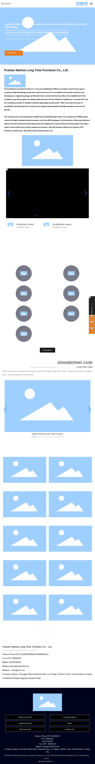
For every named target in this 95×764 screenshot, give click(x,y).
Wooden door (24, 324)
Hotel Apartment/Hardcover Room (71, 283)
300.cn (76, 755)
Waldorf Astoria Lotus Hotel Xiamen (47, 434)
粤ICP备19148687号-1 (46, 761)
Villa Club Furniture (23, 303)
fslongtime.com (18, 670)
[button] (36, 215)
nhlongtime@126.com (19, 666)
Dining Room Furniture (71, 303)
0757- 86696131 (47, 739)
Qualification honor (60, 227)
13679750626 (15, 662)
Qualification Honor (62, 224)
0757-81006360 (23, 654)
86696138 (34, 654)
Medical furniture (23, 344)
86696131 (44, 654)
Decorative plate (71, 324)
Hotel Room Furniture (23, 283)
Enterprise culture (25, 224)
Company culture (23, 227)
